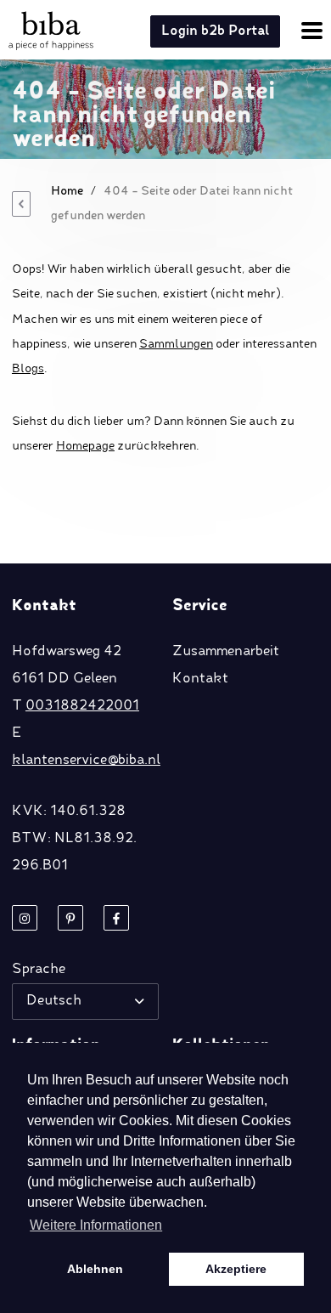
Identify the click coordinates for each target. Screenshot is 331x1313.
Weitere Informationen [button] (96, 1225)
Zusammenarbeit (225, 652)
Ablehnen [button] (95, 1269)
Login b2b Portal (215, 31)
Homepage (85, 446)
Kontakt (200, 679)
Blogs (28, 369)
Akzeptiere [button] (235, 1269)
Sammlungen (176, 344)
